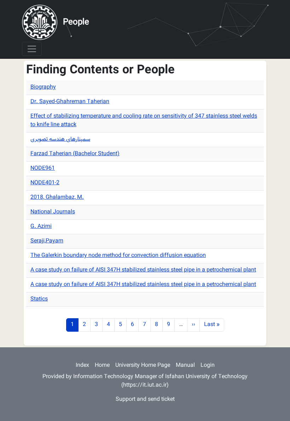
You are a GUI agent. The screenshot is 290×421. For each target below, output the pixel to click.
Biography (43, 87)
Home (102, 365)
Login (208, 365)
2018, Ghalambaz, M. (57, 197)
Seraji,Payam (46, 241)
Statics (39, 299)
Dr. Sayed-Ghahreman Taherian (69, 101)
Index (82, 365)
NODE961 (42, 168)
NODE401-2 (44, 183)
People (76, 22)
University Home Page (142, 365)
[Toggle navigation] (32, 49)
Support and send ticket (145, 399)
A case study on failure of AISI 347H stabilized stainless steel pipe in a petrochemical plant (143, 270)
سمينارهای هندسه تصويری (60, 139)
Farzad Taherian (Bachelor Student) (75, 154)
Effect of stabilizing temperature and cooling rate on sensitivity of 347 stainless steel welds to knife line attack (143, 120)
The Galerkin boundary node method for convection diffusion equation (118, 255)
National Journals (52, 212)
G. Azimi (41, 226)
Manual (185, 365)
